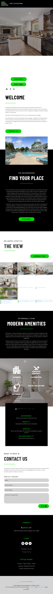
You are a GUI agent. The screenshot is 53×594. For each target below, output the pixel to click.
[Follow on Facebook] (10, 89)
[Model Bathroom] (44, 274)
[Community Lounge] (6, 300)
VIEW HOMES (18, 79)
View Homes (26, 219)
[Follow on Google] (6, 89)
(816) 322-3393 (27, 527)
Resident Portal (26, 549)
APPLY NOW (18, 84)
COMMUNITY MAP (40, 256)
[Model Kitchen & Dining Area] (9, 286)
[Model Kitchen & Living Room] (9, 274)
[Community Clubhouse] (5, 301)
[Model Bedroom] (25, 274)
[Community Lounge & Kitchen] (26, 300)
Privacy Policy (26, 552)
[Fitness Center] (44, 300)
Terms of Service (41, 587)
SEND (43, 506)
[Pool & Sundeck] (25, 287)
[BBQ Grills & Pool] (40, 287)
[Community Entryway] (5, 302)
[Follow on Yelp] (14, 89)
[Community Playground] (26, 301)
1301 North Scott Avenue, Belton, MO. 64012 (26, 531)
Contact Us (13, 131)
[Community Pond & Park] (44, 301)
